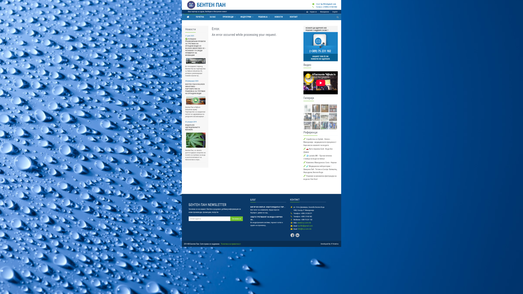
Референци (310, 132)
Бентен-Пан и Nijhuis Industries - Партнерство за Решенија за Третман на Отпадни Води (195, 88)
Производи (228, 17)
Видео (307, 65)
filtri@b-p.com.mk (304, 229)
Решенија (262, 17)
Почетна (199, 17)
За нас (213, 17)
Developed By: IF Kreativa (329, 244)
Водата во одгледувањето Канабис (192, 127)
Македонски (324, 12)
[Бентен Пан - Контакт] (320, 43)
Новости (279, 17)
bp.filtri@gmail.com (305, 226)
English (334, 12)
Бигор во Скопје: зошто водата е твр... (267, 207)
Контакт (294, 17)
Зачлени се (236, 219)
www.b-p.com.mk (304, 223)
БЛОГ (253, 199)
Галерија (308, 98)
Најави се (312, 12)
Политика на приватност (231, 244)
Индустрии (246, 17)
